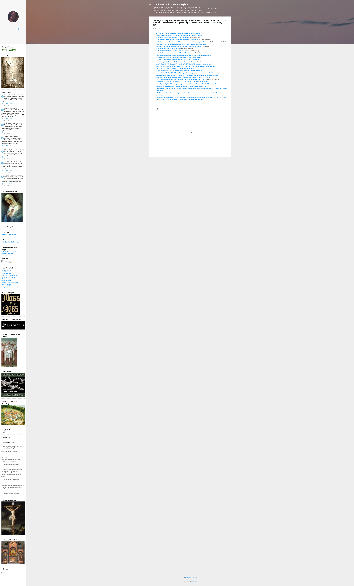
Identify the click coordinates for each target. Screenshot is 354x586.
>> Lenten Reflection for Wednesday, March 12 (179, 35)
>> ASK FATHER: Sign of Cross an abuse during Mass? (184, 64)
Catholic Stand (6, 281)
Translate (15, 263)
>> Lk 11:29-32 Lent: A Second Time (178, 57)
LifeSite (4, 272)
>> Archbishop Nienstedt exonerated (178, 33)
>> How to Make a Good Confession (177, 59)
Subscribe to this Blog (8, 234)
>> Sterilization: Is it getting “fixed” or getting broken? (178, 46)
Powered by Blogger (191, 577)
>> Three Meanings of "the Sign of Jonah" (182, 81)
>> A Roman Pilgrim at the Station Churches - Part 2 (181, 79)
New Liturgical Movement (9, 275)
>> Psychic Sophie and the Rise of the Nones (175, 62)
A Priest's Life (6, 274)
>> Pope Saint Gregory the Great (179, 99)
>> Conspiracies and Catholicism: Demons (175, 53)
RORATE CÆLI (6, 270)
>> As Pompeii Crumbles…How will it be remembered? (187, 75)
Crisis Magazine (6, 284)
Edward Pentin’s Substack (9, 282)
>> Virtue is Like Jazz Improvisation (172, 51)
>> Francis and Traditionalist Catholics (183, 55)
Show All (4, 287)
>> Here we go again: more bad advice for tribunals (186, 73)
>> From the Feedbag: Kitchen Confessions (179, 70)
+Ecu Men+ (5, 279)
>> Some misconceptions (175, 68)
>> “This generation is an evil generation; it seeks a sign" (184, 77)
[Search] (230, 5)
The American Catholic (8, 277)
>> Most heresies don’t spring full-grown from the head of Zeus (187, 66)
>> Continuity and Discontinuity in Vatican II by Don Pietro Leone (191, 97)
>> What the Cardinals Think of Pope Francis (186, 84)
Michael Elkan (194, 581)
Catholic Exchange (7, 286)
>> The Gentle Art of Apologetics (172, 37)
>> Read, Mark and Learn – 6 (181, 86)
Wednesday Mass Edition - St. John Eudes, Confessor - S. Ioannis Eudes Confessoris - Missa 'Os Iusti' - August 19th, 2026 (13, 152)
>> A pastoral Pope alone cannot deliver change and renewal (182, 42)
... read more (8, 103)
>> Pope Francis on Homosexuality (181, 44)
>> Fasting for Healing (168, 48)
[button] (226, 20)
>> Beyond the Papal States (177, 39)
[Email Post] (157, 109)
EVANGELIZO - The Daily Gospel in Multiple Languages (11, 252)
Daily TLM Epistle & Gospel (10, 242)
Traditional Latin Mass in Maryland (170, 4)
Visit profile (13, 29)
